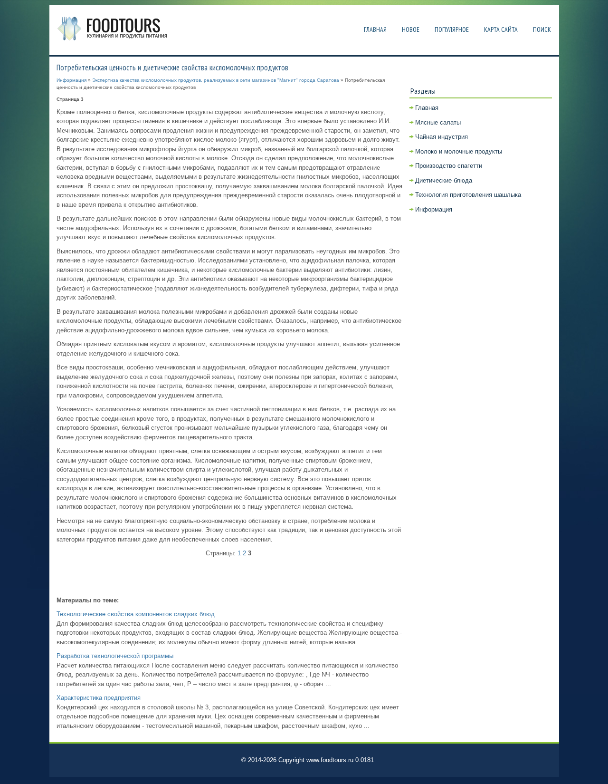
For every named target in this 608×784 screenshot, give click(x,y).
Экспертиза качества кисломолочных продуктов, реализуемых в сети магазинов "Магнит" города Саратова (215, 80)
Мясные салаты (438, 122)
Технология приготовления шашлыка (468, 194)
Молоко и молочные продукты (458, 151)
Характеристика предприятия (99, 697)
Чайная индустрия (441, 136)
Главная (375, 29)
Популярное (452, 29)
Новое (410, 29)
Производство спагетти (448, 165)
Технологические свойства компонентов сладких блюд (136, 614)
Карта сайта (501, 29)
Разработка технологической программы (115, 655)
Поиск (542, 29)
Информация (71, 80)
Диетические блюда (443, 180)
